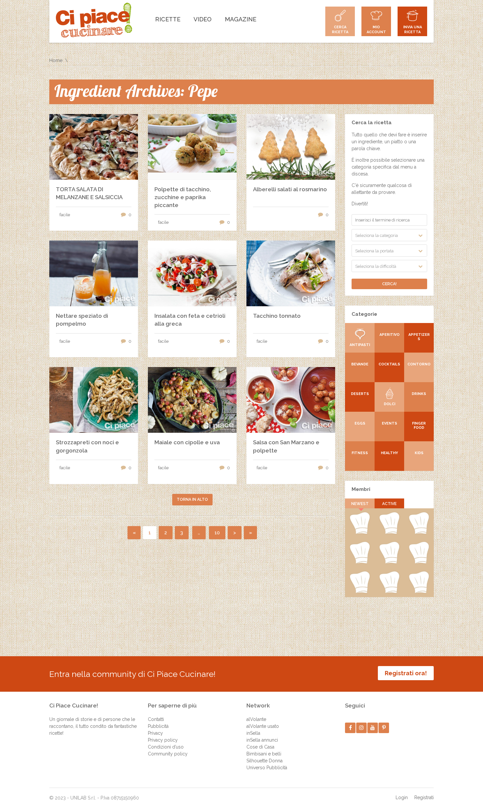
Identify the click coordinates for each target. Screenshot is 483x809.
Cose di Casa (260, 747)
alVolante (256, 719)
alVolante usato (262, 726)
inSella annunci (262, 740)
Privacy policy (163, 740)
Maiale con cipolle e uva (187, 442)
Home (55, 60)
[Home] (94, 20)
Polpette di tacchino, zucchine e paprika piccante (182, 197)
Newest (360, 503)
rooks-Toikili (418, 532)
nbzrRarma (389, 562)
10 (217, 533)
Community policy (168, 753)
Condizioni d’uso (166, 747)
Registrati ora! (406, 673)
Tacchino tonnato (277, 315)
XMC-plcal (360, 562)
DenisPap (359, 532)
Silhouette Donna (264, 760)
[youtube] (372, 728)
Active (389, 503)
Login (402, 797)
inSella (253, 733)
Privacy (155, 733)
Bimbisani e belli (263, 753)
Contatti (156, 719)
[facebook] (350, 728)
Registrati (424, 797)
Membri (361, 489)
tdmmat (419, 591)
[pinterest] (383, 728)
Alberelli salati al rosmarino (290, 189)
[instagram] (361, 728)
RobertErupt (389, 532)
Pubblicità (158, 726)
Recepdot (419, 562)
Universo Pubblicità (266, 767)
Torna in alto (192, 499)
